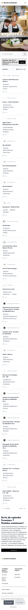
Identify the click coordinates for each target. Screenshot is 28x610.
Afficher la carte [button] (22, 69)
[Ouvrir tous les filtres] (25, 54)
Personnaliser (13, 607)
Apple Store (17, 574)
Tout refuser (20, 602)
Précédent (7, 508)
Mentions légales (5, 589)
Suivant (21, 508)
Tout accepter (8, 602)
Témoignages (5, 583)
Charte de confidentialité (7, 593)
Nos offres (4, 575)
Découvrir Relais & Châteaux (4, 579)
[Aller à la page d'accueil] (9, 2)
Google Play (17, 577)
